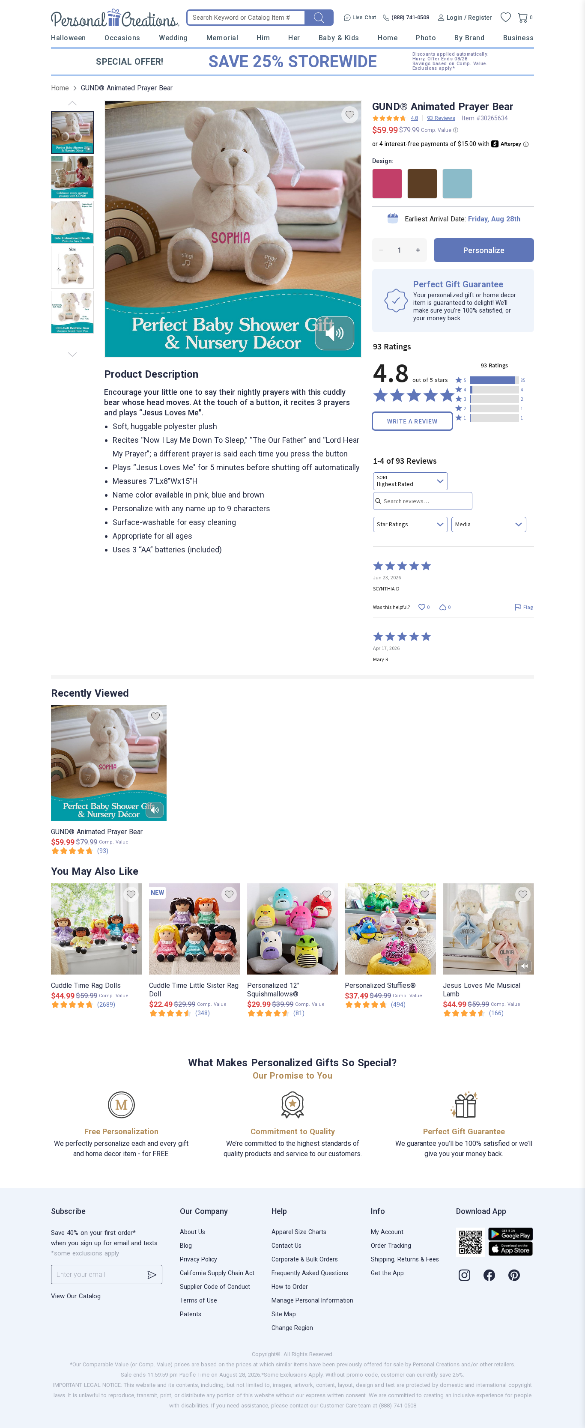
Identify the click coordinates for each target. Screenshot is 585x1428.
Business (518, 38)
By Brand (469, 38)
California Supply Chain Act (217, 1273)
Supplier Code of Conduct (215, 1286)
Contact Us (286, 1245)
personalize (483, 250)
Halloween (68, 38)
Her (294, 38)
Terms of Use (198, 1300)
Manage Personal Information (312, 1300)
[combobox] (410, 481)
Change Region (292, 1327)
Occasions (122, 38)
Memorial (222, 38)
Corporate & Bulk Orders (305, 1259)
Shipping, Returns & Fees (405, 1259)
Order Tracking (391, 1245)
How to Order (290, 1286)
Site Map (284, 1314)
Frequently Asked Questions (310, 1273)
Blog (186, 1245)
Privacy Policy (198, 1259)
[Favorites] (505, 17)
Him (263, 38)
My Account (387, 1231)
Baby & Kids (339, 38)
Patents (190, 1314)
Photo (426, 38)
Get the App (387, 1273)
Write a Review (412, 421)
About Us (192, 1231)
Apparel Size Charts (299, 1231)
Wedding (173, 38)
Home (387, 38)
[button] (494, 380)
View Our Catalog (76, 1296)
